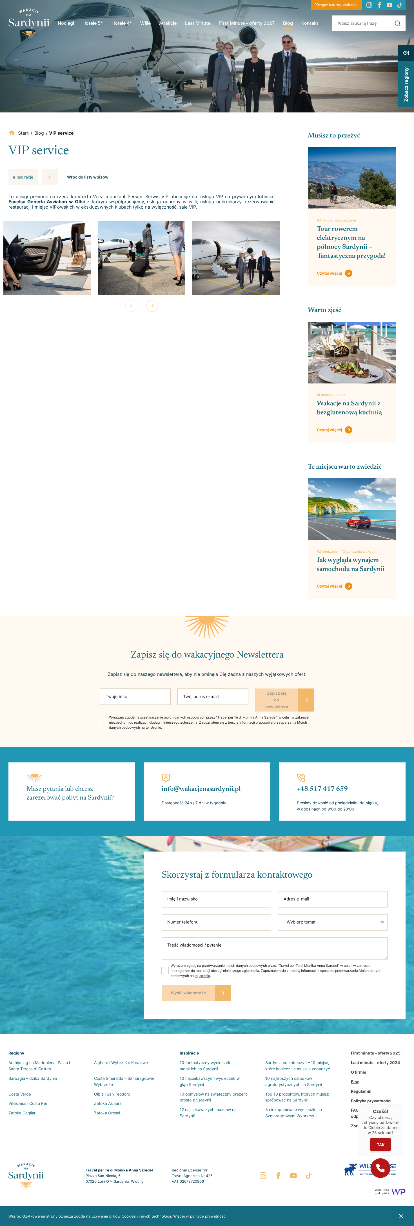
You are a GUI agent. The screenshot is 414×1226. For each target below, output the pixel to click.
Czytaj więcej (329, 273)
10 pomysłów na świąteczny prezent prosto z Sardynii (213, 1097)
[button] (380, 1168)
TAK (380, 1144)
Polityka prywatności (371, 1100)
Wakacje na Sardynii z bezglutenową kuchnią (349, 408)
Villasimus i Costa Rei (27, 1103)
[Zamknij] (403, 1104)
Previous (131, 306)
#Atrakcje (324, 220)
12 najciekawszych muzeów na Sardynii (208, 1112)
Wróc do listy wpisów (87, 177)
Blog (288, 23)
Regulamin (361, 1091)
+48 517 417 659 (322, 789)
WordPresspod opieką (382, 1191)
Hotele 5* (93, 23)
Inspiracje (189, 1053)
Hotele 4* (122, 23)
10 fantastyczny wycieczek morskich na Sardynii (205, 1065)
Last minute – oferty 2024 (375, 1062)
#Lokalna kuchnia (331, 395)
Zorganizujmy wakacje (336, 5)
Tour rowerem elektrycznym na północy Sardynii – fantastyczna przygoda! (351, 242)
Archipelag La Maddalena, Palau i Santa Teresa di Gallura (39, 1065)
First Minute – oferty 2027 (247, 23)
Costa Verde (19, 1094)
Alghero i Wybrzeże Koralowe (121, 1062)
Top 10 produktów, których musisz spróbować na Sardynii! (297, 1097)
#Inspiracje (23, 177)
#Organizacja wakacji (357, 551)
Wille (145, 23)
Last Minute (197, 23)
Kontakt (309, 23)
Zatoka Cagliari (22, 1112)
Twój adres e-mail (201, 696)
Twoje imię (116, 696)
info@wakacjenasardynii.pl (201, 789)
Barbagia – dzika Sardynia (32, 1078)
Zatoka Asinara (108, 1103)
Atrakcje (168, 23)
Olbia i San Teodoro (112, 1094)
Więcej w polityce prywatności (199, 1216)
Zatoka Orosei (107, 1112)
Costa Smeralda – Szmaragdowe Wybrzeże (124, 1081)
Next (152, 306)
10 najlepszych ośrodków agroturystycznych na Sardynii (293, 1081)
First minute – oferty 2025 (375, 1053)
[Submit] (398, 23)
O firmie (358, 1072)
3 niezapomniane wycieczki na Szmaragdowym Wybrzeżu (293, 1112)
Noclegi (66, 23)
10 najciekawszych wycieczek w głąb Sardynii (210, 1081)
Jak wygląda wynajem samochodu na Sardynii (351, 565)
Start (23, 133)
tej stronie (153, 727)
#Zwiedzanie (345, 220)
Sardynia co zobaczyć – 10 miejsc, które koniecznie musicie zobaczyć (297, 1065)
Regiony (16, 1053)
